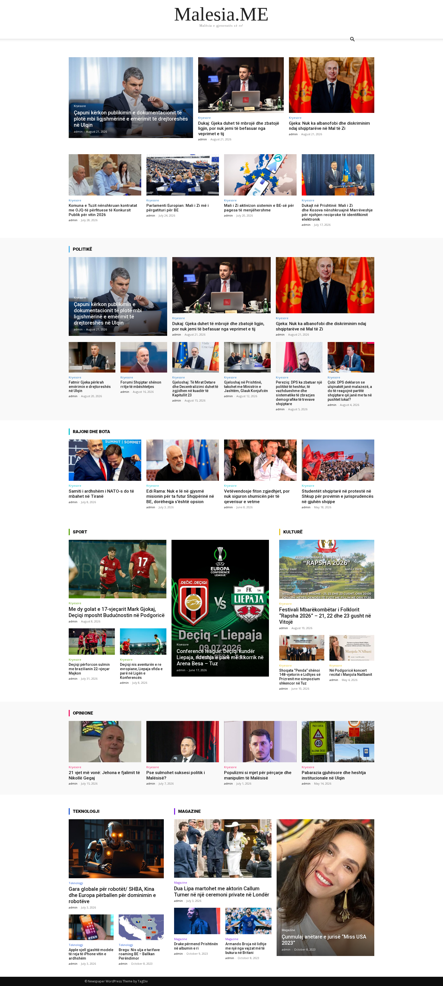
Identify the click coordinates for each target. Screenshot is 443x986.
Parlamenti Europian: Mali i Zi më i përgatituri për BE (177, 207)
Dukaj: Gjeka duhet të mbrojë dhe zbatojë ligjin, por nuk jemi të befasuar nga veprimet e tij (238, 128)
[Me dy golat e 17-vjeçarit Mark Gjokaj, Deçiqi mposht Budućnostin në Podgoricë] (117, 569)
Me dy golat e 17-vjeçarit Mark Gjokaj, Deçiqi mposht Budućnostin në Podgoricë (117, 612)
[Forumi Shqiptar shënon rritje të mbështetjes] (143, 357)
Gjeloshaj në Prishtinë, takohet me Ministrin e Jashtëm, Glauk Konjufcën (246, 386)
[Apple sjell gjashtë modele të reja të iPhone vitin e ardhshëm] (91, 927)
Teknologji (76, 883)
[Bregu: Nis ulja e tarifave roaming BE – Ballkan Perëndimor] (141, 927)
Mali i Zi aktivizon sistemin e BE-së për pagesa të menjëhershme (259, 207)
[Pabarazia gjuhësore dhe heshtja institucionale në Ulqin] (338, 741)
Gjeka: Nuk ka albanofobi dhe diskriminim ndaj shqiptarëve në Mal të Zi (329, 126)
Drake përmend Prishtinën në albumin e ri (196, 946)
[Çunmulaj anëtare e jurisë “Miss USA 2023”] (325, 887)
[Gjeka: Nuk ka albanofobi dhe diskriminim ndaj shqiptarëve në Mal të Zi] (332, 85)
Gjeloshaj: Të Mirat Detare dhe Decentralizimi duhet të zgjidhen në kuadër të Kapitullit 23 (195, 388)
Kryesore (80, 106)
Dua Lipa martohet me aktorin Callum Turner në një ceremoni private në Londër (221, 891)
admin (202, 139)
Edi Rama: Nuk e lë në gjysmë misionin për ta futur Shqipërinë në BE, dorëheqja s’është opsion (180, 496)
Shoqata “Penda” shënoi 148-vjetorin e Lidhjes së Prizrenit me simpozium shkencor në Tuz (299, 676)
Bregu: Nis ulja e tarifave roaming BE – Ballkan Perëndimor (139, 954)
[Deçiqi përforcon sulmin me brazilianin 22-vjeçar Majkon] (92, 641)
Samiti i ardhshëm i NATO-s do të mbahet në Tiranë (101, 494)
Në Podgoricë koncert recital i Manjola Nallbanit (350, 672)
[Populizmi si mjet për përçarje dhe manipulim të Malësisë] (260, 741)
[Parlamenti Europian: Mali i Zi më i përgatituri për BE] (182, 175)
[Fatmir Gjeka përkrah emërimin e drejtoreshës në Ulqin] (92, 357)
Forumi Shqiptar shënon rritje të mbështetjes (140, 384)
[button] (352, 39)
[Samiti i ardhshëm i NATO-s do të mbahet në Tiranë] (105, 460)
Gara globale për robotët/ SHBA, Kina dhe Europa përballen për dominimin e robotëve (112, 895)
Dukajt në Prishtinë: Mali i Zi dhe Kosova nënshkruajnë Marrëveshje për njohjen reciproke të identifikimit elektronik (337, 212)
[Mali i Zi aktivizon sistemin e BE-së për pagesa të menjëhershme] (260, 175)
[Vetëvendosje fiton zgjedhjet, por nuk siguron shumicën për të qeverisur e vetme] (260, 460)
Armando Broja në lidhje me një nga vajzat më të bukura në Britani (245, 948)
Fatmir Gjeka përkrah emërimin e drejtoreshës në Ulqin (90, 386)
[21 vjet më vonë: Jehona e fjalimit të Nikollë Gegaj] (105, 741)
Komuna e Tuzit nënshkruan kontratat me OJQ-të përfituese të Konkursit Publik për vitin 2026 (103, 210)
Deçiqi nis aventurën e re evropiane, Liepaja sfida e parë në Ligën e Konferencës (141, 670)
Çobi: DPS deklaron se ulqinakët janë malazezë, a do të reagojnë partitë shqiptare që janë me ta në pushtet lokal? (350, 391)
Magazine (180, 882)
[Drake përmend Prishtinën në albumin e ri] (197, 921)
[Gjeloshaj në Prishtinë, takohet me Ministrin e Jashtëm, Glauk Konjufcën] (247, 357)
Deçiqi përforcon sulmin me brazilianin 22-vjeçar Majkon (89, 668)
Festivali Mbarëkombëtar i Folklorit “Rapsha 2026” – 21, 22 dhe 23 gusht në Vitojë (325, 616)
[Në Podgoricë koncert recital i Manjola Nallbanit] (351, 648)
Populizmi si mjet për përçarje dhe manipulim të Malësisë (257, 775)
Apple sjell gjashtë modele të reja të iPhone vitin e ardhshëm (91, 954)
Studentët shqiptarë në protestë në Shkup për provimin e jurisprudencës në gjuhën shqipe (338, 496)
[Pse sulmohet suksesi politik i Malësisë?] (182, 741)
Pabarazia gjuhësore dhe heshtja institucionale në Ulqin (334, 775)
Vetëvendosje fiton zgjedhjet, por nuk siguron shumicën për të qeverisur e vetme (257, 496)
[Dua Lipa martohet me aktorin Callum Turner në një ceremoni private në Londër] (223, 848)
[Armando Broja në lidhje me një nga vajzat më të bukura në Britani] (248, 921)
